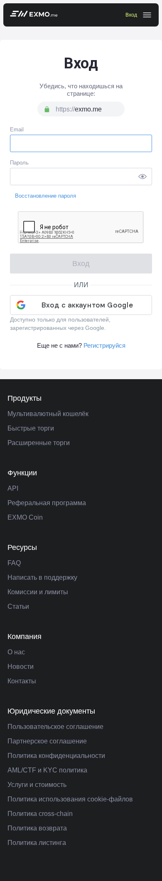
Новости (20, 666)
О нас (16, 652)
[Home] (34, 15)
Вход (131, 15)
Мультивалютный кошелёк (47, 413)
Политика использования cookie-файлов (70, 799)
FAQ (14, 562)
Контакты (21, 681)
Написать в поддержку (42, 577)
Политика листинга (36, 842)
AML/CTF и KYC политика (47, 770)
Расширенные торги (38, 442)
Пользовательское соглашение (55, 726)
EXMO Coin (25, 517)
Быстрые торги (30, 428)
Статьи (18, 606)
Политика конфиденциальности (56, 755)
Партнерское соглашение (47, 741)
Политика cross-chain (40, 813)
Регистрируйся (104, 345)
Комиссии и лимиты (37, 591)
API (12, 488)
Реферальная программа (46, 502)
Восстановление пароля (45, 196)
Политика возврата (37, 828)
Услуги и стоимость (36, 784)
